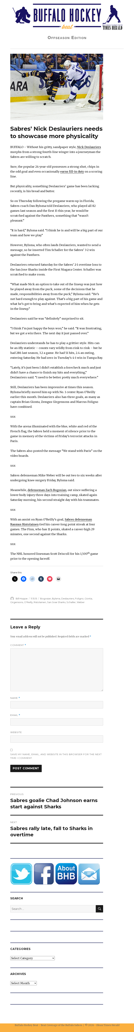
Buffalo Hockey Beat (26, 1025)
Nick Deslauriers (89, 147)
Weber (81, 602)
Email (15, 715)
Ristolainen (40, 602)
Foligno (79, 598)
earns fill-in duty (72, 171)
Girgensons (16, 602)
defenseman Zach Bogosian (47, 490)
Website (16, 732)
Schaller (71, 602)
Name (15, 698)
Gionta (88, 598)
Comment (18, 645)
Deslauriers (67, 598)
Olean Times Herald (108, 1025)
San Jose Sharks (56, 602)
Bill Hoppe (22, 598)
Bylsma (56, 598)
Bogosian (45, 598)
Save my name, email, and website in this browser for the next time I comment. (56, 756)
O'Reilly (28, 602)
